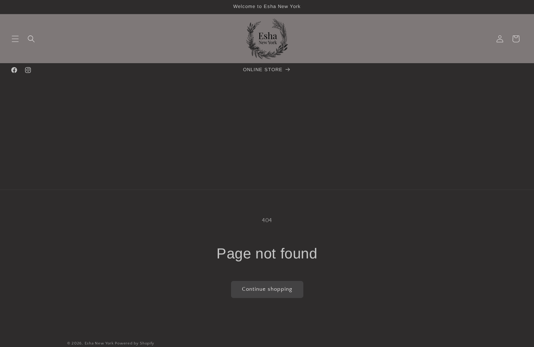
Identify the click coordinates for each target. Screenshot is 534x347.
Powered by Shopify (134, 343)
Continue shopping (267, 289)
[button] (15, 39)
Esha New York (99, 343)
